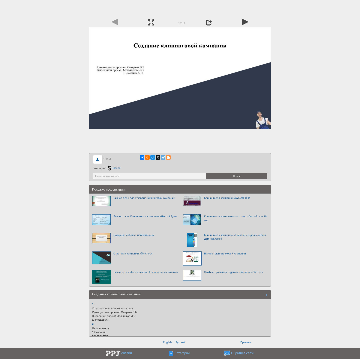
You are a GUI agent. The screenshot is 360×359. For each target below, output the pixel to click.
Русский (180, 342)
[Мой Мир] (152, 157)
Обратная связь (242, 353)
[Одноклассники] (147, 157)
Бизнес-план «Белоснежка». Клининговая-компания (145, 272)
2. (93, 323)
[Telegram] (163, 157)
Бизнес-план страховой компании (225, 253)
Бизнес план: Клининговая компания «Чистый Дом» (145, 216)
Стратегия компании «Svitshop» (133, 253)
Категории (182, 353)
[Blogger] (168, 157)
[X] (158, 157)
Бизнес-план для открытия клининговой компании (144, 198)
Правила (245, 342)
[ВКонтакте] (142, 157)
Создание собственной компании (133, 235)
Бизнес (116, 168)
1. (93, 304)
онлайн (126, 353)
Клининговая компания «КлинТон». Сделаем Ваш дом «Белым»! (235, 236)
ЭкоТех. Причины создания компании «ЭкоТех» (233, 272)
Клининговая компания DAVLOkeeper (227, 198)
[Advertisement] (180, 8)
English (167, 342)
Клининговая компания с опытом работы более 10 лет (235, 218)
